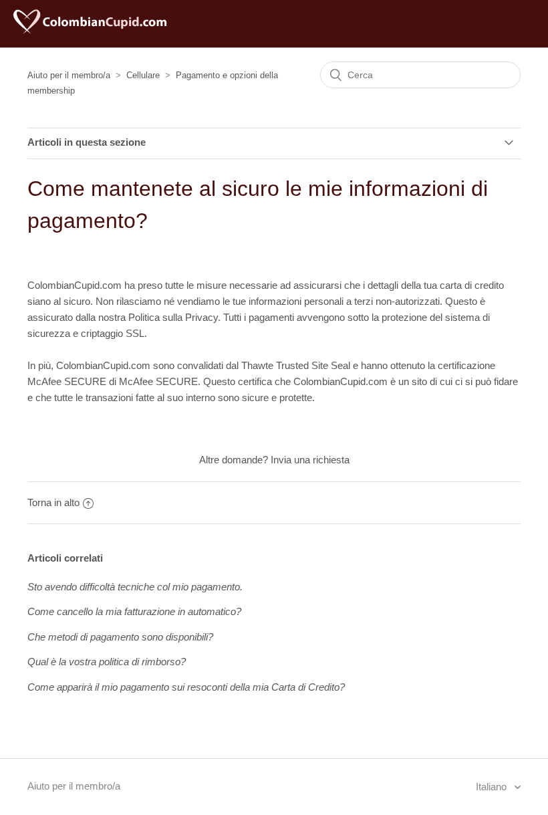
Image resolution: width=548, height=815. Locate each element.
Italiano (492, 786)
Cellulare (143, 75)
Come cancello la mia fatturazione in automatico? (134, 611)
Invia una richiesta (310, 459)
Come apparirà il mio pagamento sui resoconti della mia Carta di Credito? (186, 687)
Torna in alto (53, 502)
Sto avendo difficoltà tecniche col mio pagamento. (135, 586)
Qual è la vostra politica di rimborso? (106, 661)
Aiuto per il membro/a (68, 75)
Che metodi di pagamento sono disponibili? (120, 637)
